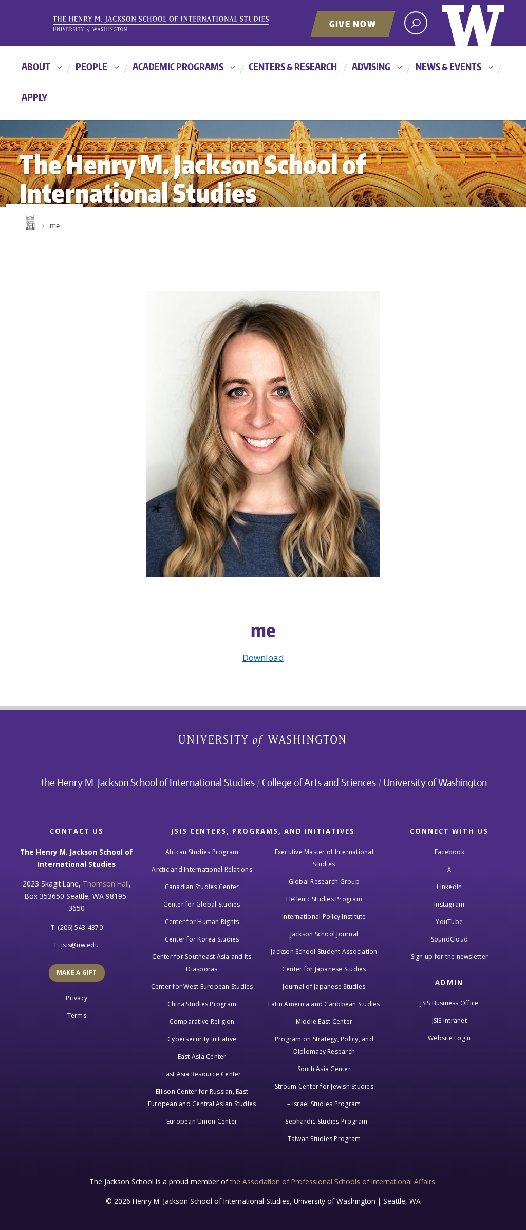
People (91, 67)
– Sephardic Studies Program (324, 1121)
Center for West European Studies (202, 986)
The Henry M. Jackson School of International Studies (147, 782)
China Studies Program (201, 1004)
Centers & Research (293, 67)
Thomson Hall (106, 884)
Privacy (76, 997)
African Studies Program (202, 851)
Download (263, 657)
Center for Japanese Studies (324, 969)
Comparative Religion (202, 1021)
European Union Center (201, 1121)
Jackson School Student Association (324, 951)
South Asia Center (324, 1068)
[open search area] (415, 22)
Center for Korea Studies (202, 939)
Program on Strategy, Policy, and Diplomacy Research (324, 1045)
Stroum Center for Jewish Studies (324, 1086)
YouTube (449, 921)
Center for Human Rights (202, 921)
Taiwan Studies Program (324, 1138)
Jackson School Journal (324, 934)
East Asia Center (202, 1056)
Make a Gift (77, 972)
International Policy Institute (324, 916)
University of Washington (473, 23)
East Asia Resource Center (201, 1074)
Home (29, 223)
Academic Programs (178, 67)
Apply (35, 97)
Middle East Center (324, 1021)
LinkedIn (449, 886)
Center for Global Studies (201, 904)
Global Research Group (324, 881)
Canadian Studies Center (202, 886)
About (36, 67)
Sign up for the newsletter (450, 956)
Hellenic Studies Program (324, 899)
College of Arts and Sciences (319, 782)
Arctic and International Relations (202, 869)
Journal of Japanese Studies (324, 986)
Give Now (353, 23)
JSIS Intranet (449, 1020)
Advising (371, 67)
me (55, 225)
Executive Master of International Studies (324, 858)
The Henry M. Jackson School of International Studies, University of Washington (178, 24)
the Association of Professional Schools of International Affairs (332, 1181)
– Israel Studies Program (324, 1103)
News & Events (448, 67)
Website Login (449, 1038)
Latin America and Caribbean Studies (324, 1004)
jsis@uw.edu (80, 944)
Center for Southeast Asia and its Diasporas (201, 962)
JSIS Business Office (449, 1003)
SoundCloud (449, 939)
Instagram (449, 904)
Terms (76, 1015)
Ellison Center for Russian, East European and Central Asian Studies (202, 1097)
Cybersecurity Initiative (201, 1039)
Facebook (449, 851)
